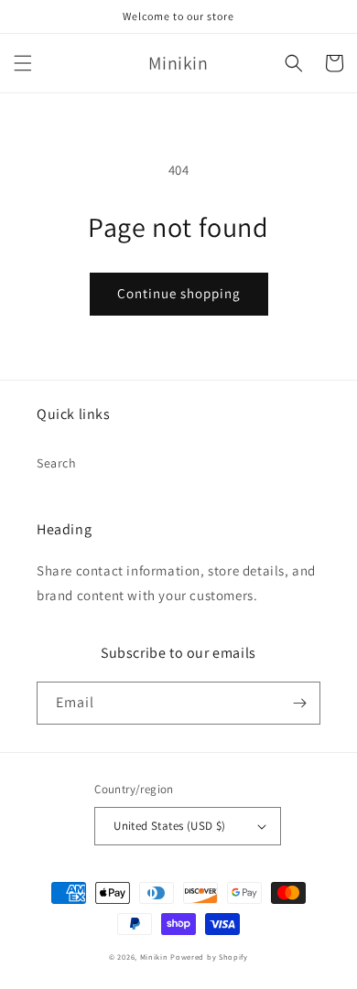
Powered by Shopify (209, 956)
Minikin (154, 956)
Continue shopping (179, 293)
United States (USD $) (169, 825)
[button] (23, 63)
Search (57, 463)
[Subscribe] (299, 703)
